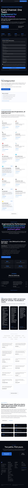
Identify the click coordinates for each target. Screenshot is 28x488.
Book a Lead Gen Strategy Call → (6, 454)
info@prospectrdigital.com (4, 468)
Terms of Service (23, 65)
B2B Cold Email (9, 466)
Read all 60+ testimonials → (14, 290)
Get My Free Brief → (14, 67)
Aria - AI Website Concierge (10, 472)
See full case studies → (14, 393)
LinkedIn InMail (9, 468)
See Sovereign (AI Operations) (21, 27)
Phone (4, 58)
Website (4, 49)
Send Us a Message (12, 27)
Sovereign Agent (10, 463)
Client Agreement (24, 465)
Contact (16, 466)
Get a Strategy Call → (4, 27)
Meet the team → (4, 420)
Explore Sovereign (23, 454)
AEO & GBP (9, 473)
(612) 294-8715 (3, 467)
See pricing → (11, 420)
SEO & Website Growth (9, 477)
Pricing (15, 465)
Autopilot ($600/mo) (10, 465)
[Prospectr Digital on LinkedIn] (1, 474)
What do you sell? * (4, 52)
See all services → (14, 213)
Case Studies (16, 464)
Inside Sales (9, 467)
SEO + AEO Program (10, 474)
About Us (16, 463)
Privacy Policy (20, 65)
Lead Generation (10, 464)
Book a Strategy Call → (24, 468)
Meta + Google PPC (10, 478)
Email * (3, 55)
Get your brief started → (5, 89)
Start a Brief (16, 467)
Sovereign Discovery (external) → (24, 470)
